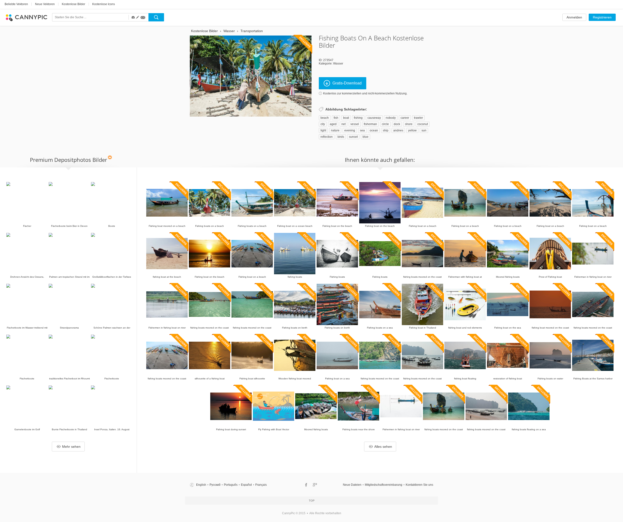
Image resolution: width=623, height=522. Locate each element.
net (343, 124)
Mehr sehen (71, 447)
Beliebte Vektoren (16, 4)
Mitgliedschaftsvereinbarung (383, 484)
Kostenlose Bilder (73, 4)
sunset (353, 136)
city (323, 124)
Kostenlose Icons (103, 4)
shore (408, 124)
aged (333, 124)
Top (311, 500)
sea (362, 130)
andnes (398, 130)
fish (336, 117)
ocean (374, 130)
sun (423, 130)
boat (346, 117)
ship (385, 130)
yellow (412, 130)
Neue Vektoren (45, 4)
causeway (374, 117)
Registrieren (602, 17)
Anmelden (574, 17)
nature (335, 130)
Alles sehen (383, 447)
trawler (418, 117)
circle (385, 124)
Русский (215, 484)
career (405, 117)
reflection (327, 136)
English (201, 484)
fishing (358, 117)
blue (365, 136)
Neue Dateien (352, 484)
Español (246, 484)
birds (341, 136)
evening (349, 130)
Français (261, 484)
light (323, 130)
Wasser (338, 63)
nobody (391, 117)
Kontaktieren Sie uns (419, 484)
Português (231, 484)
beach (325, 117)
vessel (354, 124)
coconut (422, 124)
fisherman (370, 124)
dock (397, 124)
